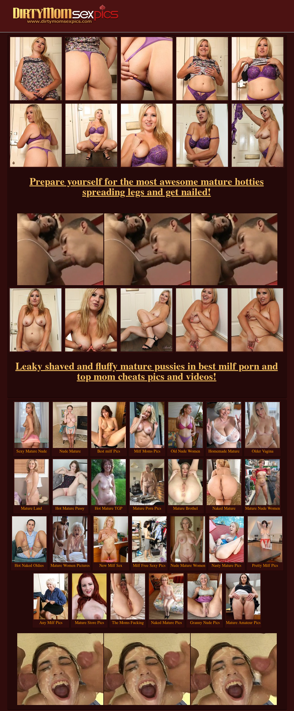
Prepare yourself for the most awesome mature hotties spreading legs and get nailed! (147, 186)
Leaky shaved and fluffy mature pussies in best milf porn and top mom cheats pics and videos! (147, 370)
